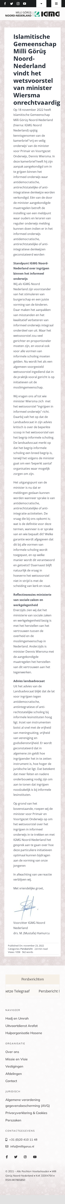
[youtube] (24, 3)
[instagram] (18, 3)
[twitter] (11, 3)
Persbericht (26, 948)
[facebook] (5, 3)
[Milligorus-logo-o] (32, 13)
